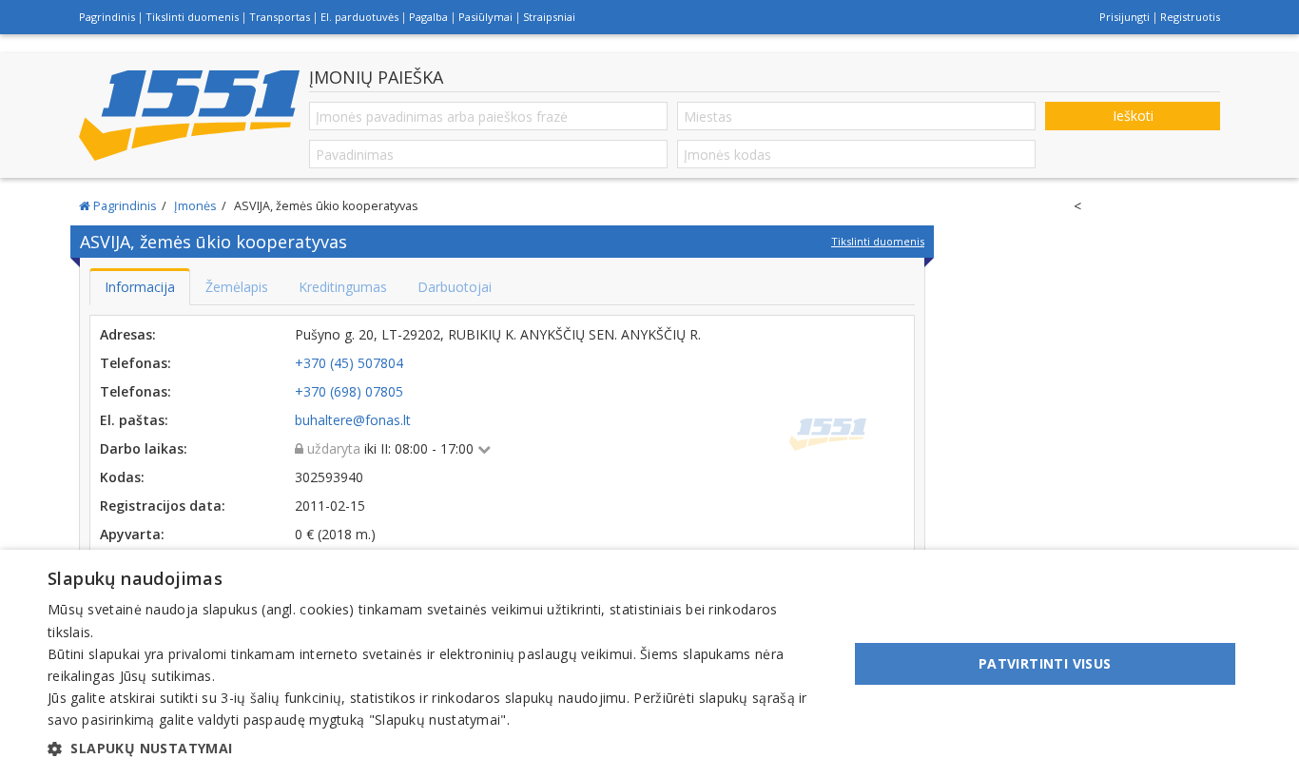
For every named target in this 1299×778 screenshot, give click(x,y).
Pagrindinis (107, 17)
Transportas (279, 17)
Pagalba (428, 17)
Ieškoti (1133, 116)
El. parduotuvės (359, 17)
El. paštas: (134, 420)
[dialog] (649, 664)
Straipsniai (549, 17)
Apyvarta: (132, 534)
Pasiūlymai (485, 17)
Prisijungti (1124, 17)
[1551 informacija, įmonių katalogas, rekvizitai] (189, 116)
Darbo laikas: (143, 448)
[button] (436, 748)
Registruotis (1190, 17)
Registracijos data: (162, 505)
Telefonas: (135, 363)
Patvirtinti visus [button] (1045, 663)
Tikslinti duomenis (192, 17)
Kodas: (122, 477)
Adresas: (128, 334)
